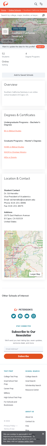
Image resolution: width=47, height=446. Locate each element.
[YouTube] (27, 316)
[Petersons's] (5, 4)
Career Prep (8, 389)
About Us (29, 417)
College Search (31, 376)
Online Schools (15, 10)
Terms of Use (9, 429)
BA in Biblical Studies (12, 131)
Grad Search (30, 381)
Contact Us (29, 421)
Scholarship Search (33, 385)
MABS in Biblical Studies (14, 147)
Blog (27, 430)
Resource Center (32, 390)
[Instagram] (33, 316)
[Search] (36, 4)
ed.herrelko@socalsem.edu (22, 199)
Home (3, 10)
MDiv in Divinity (10, 157)
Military (7, 393)
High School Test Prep (13, 397)
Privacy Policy (9, 426)
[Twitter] (13, 316)
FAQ (27, 426)
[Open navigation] (41, 4)
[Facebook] (20, 316)
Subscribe (23, 356)
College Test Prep (11, 376)
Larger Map (35, 274)
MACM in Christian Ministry (15, 152)
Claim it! (40, 46)
